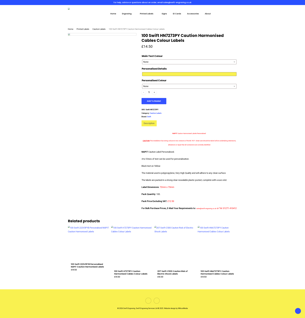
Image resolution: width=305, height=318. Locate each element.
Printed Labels (83, 29)
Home (70, 29)
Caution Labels (98, 29)
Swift (149, 117)
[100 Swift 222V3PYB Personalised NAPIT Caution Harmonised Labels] (88, 243)
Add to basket (154, 101)
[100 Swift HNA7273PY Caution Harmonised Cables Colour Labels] (218, 246)
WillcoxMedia (183, 308)
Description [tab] (149, 123)
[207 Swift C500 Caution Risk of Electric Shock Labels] (174, 246)
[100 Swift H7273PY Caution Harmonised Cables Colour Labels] (131, 246)
